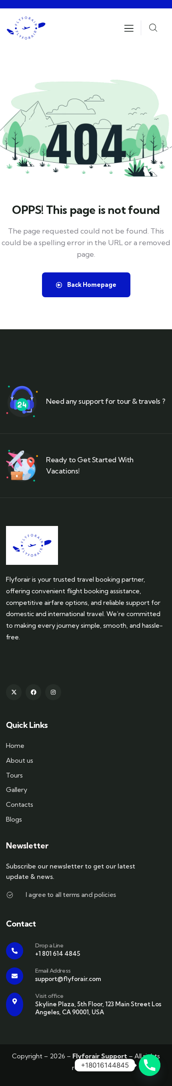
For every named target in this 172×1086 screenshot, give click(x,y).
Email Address (53, 970)
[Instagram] (53, 692)
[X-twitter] (14, 692)
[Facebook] (33, 692)
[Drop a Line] (14, 950)
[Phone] (149, 1065)
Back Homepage (91, 284)
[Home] (26, 28)
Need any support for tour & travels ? (105, 401)
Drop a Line (49, 945)
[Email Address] (14, 976)
